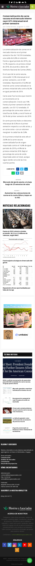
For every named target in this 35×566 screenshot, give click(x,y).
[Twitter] (9, 545)
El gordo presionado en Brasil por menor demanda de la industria (22, 429)
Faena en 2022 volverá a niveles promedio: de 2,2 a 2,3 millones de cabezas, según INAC (15, 233)
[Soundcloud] (30, 545)
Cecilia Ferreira (11, 27)
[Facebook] (4, 545)
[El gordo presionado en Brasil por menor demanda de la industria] (7, 430)
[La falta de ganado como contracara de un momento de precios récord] (7, 420)
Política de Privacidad (16, 564)
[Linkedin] (20, 545)
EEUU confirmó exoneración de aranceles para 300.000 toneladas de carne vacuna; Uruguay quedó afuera (17, 382)
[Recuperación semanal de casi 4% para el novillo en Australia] (7, 401)
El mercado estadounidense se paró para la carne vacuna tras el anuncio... (22, 410)
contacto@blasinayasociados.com (21, 535)
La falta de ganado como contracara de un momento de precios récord (22, 419)
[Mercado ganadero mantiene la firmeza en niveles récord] (7, 391)
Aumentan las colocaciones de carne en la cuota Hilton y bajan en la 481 (17, 195)
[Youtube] (25, 545)
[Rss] (17, 550)
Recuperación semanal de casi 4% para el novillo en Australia (21, 400)
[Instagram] (15, 545)
